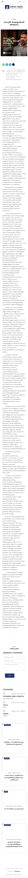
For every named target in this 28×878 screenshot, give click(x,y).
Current (14, 19)
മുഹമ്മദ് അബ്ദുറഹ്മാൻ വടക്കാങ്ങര (14, 839)
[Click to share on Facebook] (7, 64)
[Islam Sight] (14, 7)
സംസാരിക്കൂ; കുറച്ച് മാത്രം (14, 809)
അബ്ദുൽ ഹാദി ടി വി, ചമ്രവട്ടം (14, 772)
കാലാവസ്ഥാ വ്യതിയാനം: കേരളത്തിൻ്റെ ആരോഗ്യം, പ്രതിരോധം (14, 778)
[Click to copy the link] (13, 64)
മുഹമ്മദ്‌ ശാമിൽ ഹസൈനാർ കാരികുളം (14, 806)
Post (9, 675)
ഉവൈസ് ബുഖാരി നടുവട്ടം (14, 739)
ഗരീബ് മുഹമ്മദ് (14, 648)
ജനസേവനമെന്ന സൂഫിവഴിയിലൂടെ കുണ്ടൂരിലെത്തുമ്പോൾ (14, 844)
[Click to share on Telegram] (10, 64)
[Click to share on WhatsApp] (3, 64)
